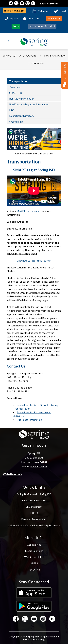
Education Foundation (34, 500)
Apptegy (40, 639)
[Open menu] (8, 41)
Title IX (34, 512)
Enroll (63, 10)
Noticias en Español (42, 26)
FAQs (12, 110)
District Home (49, 3)
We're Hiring (16, 121)
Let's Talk (33, 18)
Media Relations (34, 550)
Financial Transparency (34, 519)
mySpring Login (14, 10)
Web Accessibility (34, 557)
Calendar (43, 10)
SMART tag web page (29, 210)
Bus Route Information (21, 98)
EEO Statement (34, 506)
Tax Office (34, 569)
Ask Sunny (54, 18)
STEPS (34, 563)
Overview (38, 63)
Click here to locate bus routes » (34, 260)
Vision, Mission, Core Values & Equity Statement (34, 525)
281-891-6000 (38, 466)
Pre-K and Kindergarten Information (29, 104)
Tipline (13, 18)
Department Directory (21, 115)
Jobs (16, 26)
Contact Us (65, 71)
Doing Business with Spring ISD (34, 494)
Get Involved (34, 544)
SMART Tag (15, 92)
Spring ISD (9, 55)
